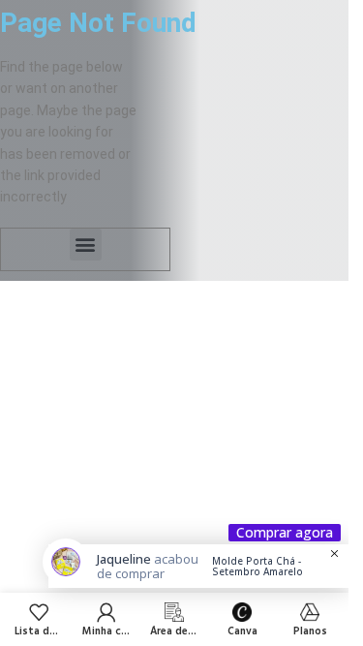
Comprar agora (284, 532)
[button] (86, 245)
